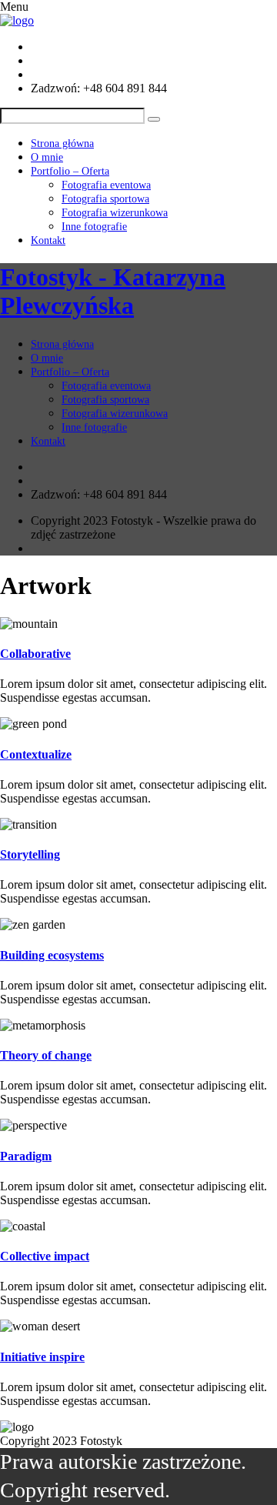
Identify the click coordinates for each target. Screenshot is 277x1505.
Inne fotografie (94, 226)
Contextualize (36, 754)
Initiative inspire (42, 1356)
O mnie (47, 157)
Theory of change (46, 1055)
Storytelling (30, 854)
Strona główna (62, 143)
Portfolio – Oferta (70, 171)
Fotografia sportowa (105, 199)
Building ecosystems (52, 955)
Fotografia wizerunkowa (115, 213)
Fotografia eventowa (106, 185)
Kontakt (48, 240)
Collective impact (44, 1256)
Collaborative (35, 653)
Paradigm (26, 1156)
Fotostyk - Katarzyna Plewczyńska (112, 291)
